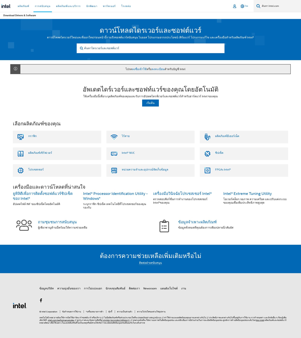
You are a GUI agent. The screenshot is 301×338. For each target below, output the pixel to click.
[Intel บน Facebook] (41, 301)
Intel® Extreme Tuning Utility (247, 193)
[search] (81, 48)
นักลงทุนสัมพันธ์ (115, 288)
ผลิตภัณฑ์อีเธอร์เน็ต (227, 136)
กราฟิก (32, 136)
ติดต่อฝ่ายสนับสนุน (150, 263)
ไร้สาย (126, 136)
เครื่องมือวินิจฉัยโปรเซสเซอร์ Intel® (182, 193)
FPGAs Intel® (223, 169)
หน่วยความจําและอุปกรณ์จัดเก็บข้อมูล (145, 169)
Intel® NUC (128, 153)
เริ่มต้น (150, 103)
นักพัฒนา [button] (91, 6)
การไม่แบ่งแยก (93, 288)
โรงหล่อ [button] (126, 6)
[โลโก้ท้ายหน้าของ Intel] (20, 305)
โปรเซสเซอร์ (36, 169)
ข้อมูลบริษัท (46, 288)
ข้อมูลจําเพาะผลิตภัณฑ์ (197, 222)
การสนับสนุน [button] (43, 6)
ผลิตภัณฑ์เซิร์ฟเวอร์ (40, 153)
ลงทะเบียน (158, 69)
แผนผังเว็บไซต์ (169, 288)
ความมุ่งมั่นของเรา (68, 288)
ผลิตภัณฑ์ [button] (23, 6)
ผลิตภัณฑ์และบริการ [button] (68, 6)
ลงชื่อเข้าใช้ (139, 69)
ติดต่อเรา (134, 288)
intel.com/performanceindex (61, 320)
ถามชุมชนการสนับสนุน (57, 222)
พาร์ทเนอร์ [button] (109, 6)
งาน (183, 288)
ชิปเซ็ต (219, 153)
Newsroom (150, 288)
